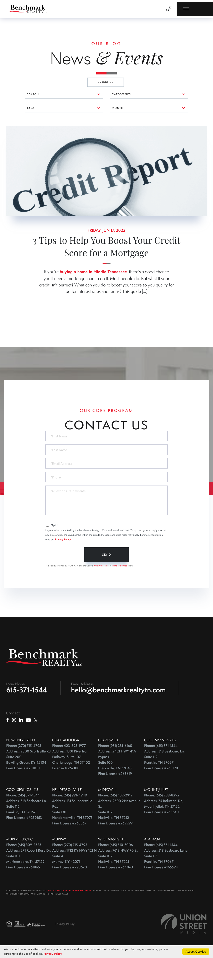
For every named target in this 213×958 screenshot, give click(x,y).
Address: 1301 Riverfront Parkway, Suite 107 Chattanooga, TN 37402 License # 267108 (71, 760)
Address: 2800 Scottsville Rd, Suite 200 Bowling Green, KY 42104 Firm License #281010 (29, 760)
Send (106, 555)
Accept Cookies (196, 951)
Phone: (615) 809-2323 (23, 844)
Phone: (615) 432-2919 (115, 795)
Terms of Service (119, 565)
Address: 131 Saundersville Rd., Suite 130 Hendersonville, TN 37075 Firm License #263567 (72, 812)
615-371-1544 (26, 690)
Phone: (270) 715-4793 (23, 745)
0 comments (15, 129)
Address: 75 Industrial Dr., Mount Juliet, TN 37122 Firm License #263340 (163, 806)
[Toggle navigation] (195, 9)
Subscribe (105, 82)
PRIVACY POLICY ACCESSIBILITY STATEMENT (69, 890)
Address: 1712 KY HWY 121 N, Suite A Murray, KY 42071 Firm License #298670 (75, 859)
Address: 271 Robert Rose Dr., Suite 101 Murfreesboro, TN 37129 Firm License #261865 (29, 859)
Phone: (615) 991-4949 (69, 795)
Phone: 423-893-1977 (69, 745)
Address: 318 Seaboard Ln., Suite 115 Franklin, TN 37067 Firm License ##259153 (27, 809)
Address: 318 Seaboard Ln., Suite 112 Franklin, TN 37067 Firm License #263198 (165, 760)
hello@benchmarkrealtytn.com (118, 690)
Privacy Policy (63, 539)
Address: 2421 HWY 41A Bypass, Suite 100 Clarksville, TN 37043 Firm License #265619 (117, 762)
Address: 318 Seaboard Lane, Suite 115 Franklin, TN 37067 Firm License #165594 (166, 859)
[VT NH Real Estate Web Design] (184, 924)
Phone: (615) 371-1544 (161, 745)
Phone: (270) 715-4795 (69, 844)
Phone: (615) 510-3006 (115, 844)
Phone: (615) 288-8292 (161, 795)
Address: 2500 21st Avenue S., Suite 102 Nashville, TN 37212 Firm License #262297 (119, 812)
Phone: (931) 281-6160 (115, 745)
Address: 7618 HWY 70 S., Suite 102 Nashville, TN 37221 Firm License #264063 (118, 859)
